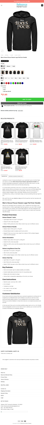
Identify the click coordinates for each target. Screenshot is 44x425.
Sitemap (3, 381)
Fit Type (3, 63)
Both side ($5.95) (7, 91)
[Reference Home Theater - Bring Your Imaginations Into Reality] (22, 5)
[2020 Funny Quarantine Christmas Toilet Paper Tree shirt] (7, 157)
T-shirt (11, 55)
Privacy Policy (4, 377)
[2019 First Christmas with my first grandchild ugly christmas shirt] (7, 130)
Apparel (6, 55)
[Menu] (1, 5)
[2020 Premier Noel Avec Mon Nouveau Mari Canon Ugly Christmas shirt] (22, 157)
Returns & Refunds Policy (6, 374)
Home (2, 55)
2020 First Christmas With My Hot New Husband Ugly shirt (21, 141)
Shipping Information (5, 391)
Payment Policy (4, 393)
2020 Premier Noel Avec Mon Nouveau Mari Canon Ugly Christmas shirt (21, 168)
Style (2, 68)
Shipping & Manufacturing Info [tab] (15, 176)
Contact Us (3, 388)
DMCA (2, 395)
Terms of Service (4, 379)
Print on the (3, 85)
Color (2, 80)
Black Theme (17, 55)
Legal (2, 397)
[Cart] (42, 5)
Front (4, 87)
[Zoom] (2, 51)
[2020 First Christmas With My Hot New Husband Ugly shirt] (22, 130)
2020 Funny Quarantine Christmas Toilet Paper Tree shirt (6, 168)
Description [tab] (4, 176)
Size (2, 75)
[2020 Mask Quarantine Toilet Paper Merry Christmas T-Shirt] (36, 130)
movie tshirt (20, 110)
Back (4, 89)
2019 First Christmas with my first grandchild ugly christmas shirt (7, 141)
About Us (3, 372)
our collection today (16, 198)
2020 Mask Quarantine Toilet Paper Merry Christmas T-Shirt (36, 141)
